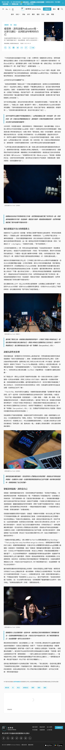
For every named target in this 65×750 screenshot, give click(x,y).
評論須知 (9, 709)
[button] (17, 14)
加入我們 (49, 727)
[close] (63, 3)
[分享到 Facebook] (13, 47)
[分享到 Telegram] (17, 47)
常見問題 (35, 730)
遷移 (33, 687)
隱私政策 (24, 745)
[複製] (5, 47)
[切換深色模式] (58, 9)
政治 (15, 25)
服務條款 (30, 745)
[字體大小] (7, 9)
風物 (39, 687)
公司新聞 (49, 730)
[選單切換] (19, 14)
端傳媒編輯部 (17, 681)
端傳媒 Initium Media (13, 745)
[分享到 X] (9, 47)
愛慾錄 (6, 25)
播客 (45, 687)
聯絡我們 (42, 727)
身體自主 (25, 687)
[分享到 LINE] (21, 47)
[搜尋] (61, 9)
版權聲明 (42, 730)
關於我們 (35, 727)
